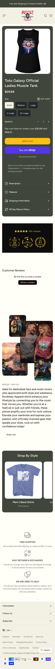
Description (14, 183)
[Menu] (4, 15)
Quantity (9, 122)
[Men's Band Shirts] (23, 486)
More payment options (27, 156)
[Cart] (50, 15)
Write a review (28, 282)
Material (13, 192)
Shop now (11, 434)
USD (8, 630)
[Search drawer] (45, 15)
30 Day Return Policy (19, 209)
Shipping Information (19, 200)
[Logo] (27, 15)
